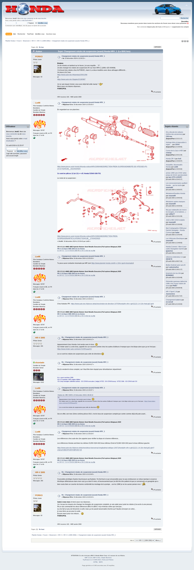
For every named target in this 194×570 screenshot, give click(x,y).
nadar (177, 232)
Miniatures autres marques (175, 202)
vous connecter (28, 18)
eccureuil (169, 302)
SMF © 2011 (96, 557)
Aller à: (132, 540)
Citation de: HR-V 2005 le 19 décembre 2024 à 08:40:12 (75, 395)
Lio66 (176, 167)
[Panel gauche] (182, 42)
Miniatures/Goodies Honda (175, 193)
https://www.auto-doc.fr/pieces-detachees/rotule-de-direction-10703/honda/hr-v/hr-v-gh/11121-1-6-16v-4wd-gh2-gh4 (112, 304)
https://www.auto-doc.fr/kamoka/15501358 (72, 75)
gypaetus (169, 251)
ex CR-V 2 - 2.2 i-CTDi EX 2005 (67, 250)
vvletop (168, 153)
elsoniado (39, 362)
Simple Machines (106, 557)
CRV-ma (169, 136)
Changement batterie (173, 300)
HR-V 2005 (40, 338)
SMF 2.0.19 (88, 557)
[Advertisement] (15, 83)
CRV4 (177, 144)
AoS (179, 159)
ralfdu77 (172, 214)
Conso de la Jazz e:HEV (174, 151)
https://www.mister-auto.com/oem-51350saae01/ (74, 349)
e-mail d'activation (26, 20)
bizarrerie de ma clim (173, 273)
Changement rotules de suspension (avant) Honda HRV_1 (83, 56)
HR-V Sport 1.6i (171, 292)
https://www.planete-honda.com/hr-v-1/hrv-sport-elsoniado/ (112, 263)
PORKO (39, 56)
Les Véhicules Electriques (175, 238)
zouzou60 (169, 187)
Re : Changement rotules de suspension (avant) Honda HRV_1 (85, 337)
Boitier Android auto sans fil (175, 265)
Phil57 (175, 286)
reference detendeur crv (174, 257)
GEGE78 (169, 259)
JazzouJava (170, 294)
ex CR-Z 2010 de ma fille (87, 250)
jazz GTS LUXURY (175, 177)
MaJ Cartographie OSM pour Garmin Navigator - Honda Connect (176, 230)
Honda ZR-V (170, 159)
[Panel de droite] (185, 42)
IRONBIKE (170, 275)
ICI (188, 23)
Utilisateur (10, 126)
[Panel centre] (187, 42)
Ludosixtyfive (174, 267)
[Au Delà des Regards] (34, 138)
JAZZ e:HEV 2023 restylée (175, 220)
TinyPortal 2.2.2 (87, 559)
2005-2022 (97, 559)
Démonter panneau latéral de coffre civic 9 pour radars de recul (176, 284)
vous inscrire (42, 18)
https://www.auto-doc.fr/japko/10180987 (71, 79)
